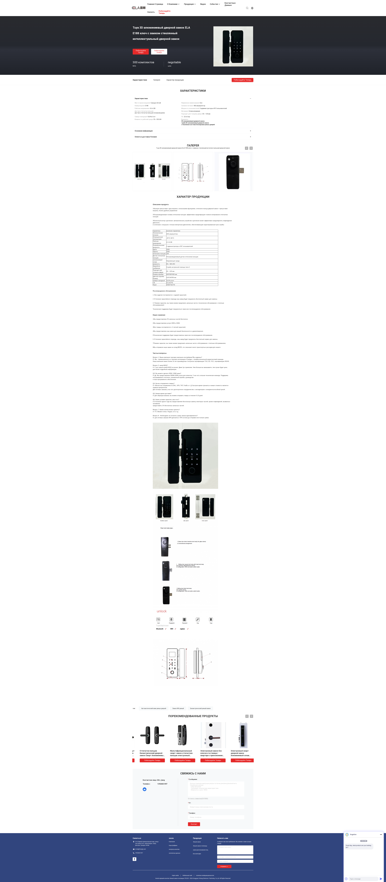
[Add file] (346, 879)
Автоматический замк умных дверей (153, 708)
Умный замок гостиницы (200, 846)
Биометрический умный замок (200, 708)
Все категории (197, 853)
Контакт (194, 824)
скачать (151, 12)
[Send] (381, 879)
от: (190, 803)
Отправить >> (224, 866)
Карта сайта (175, 875)
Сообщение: (193, 779)
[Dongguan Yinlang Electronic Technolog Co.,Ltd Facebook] (134, 859)
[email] (144, 789)
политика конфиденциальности (205, 875)
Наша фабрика (173, 845)
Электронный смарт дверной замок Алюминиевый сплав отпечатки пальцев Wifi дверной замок (236, 755)
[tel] (150, 789)
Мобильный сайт (187, 875)
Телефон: (192, 813)
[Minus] (381, 834)
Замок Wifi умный (178, 708)
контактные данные (174, 853)
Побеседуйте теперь (141, 51)
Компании (172, 841)
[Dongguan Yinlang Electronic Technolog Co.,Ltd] (138, 7)
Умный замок (197, 842)
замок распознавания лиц (200, 850)
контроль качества (174, 849)
